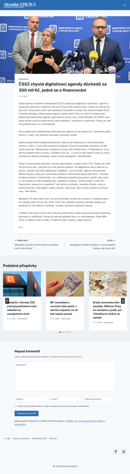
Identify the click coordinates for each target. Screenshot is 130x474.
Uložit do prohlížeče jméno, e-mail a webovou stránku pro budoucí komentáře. (53, 406)
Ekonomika (24, 79)
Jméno (20, 399)
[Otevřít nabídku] (124, 5)
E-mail (54, 399)
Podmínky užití (39, 438)
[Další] (123, 301)
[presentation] (22, 284)
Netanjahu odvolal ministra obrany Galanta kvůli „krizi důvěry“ (36, 244)
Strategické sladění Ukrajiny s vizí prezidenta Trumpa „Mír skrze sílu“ (92, 244)
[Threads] (123, 451)
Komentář (21, 365)
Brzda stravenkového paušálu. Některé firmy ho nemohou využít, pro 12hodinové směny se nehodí (107, 310)
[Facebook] (115, 451)
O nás (7, 438)
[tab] (60, 332)
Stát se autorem (21, 438)
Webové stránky (93, 399)
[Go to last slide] (7, 301)
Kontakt (53, 438)
